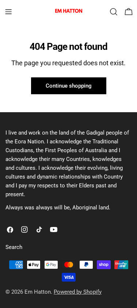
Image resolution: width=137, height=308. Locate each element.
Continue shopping (69, 85)
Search (13, 247)
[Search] (113, 11)
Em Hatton (37, 292)
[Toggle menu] (8, 11)
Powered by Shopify (78, 292)
